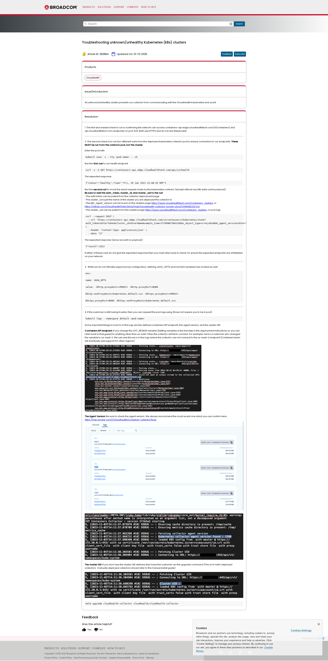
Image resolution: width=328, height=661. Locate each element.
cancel (231, 24)
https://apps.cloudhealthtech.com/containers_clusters (182, 203)
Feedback (227, 54)
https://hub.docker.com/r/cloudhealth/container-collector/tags (120, 419)
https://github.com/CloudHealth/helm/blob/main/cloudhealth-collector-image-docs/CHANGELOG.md (142, 206)
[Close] (319, 624)
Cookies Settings (301, 630)
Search (239, 24)
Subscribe (240, 54)
